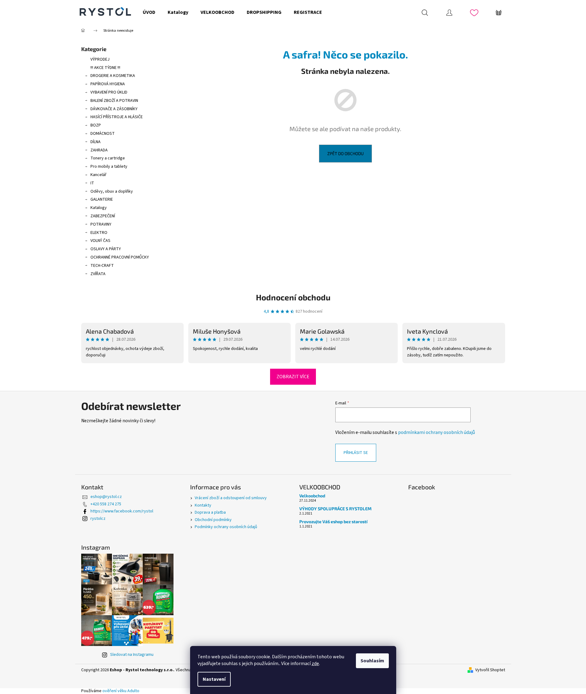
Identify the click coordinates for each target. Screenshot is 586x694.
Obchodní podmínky (213, 520)
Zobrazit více (293, 376)
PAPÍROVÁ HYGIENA (107, 84)
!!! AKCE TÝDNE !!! (105, 68)
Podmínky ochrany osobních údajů (226, 527)
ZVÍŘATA (98, 274)
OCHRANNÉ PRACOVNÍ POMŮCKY (119, 257)
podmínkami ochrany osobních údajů (436, 432)
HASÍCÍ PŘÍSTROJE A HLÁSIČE (116, 117)
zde (315, 663)
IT (92, 183)
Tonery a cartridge (107, 158)
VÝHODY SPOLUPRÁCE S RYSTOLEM (335, 508)
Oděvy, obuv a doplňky (111, 191)
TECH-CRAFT (102, 266)
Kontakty (203, 505)
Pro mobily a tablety (108, 166)
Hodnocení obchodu (293, 297)
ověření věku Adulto (120, 691)
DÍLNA (95, 142)
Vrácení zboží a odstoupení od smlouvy (231, 498)
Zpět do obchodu (345, 153)
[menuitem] (149, 12)
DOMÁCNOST (102, 133)
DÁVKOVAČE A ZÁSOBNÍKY (114, 109)
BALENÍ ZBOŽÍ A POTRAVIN (114, 101)
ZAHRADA (99, 150)
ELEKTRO (98, 233)
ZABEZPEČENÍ (102, 216)
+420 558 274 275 (105, 504)
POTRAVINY (100, 224)
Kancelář (98, 175)
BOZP (95, 125)
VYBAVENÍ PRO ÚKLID (108, 92)
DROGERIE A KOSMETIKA (112, 76)
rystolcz (98, 518)
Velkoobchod (312, 495)
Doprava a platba (210, 512)
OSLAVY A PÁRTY (105, 249)
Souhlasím (372, 660)
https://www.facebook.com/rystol (121, 511)
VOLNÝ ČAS (100, 241)
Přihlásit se (356, 453)
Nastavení (214, 679)
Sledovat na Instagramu (131, 655)
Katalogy (98, 208)
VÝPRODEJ (100, 59)
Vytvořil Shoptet (490, 670)
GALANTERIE (101, 199)
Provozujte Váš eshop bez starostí (333, 521)
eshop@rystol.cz (106, 497)
